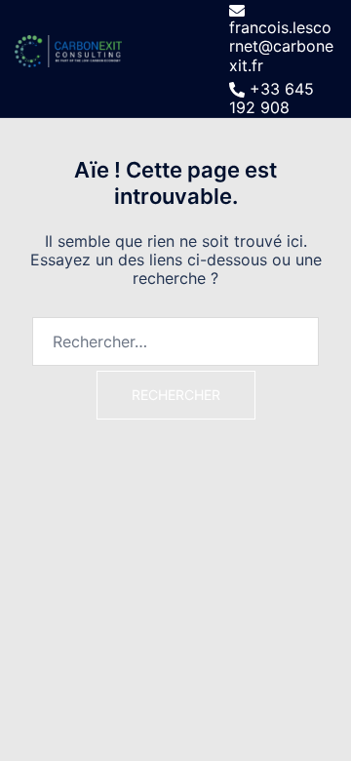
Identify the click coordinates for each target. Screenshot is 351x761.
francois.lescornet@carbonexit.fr (281, 46)
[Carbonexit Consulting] (68, 56)
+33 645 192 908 (271, 98)
